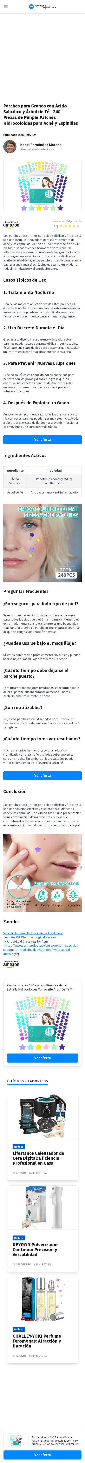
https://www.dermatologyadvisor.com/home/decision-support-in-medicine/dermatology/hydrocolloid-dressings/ (41, 949)
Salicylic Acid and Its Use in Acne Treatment (33, 933)
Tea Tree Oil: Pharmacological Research (30, 937)
